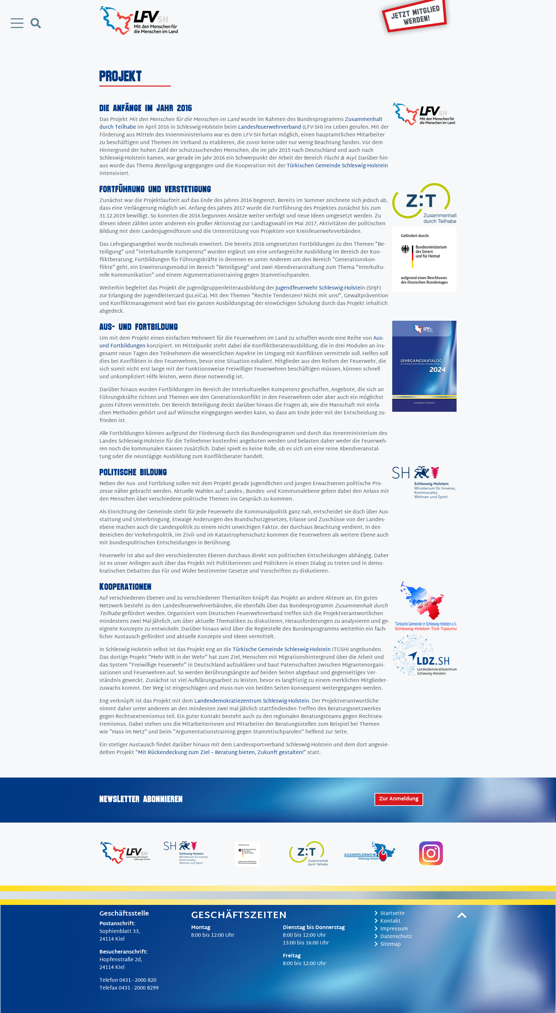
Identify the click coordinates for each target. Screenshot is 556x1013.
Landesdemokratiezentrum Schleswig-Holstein (251, 701)
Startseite (392, 913)
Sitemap (390, 944)
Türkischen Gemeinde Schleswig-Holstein (337, 166)
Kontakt (390, 921)
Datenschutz (396, 937)
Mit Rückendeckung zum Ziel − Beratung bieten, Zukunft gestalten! (220, 753)
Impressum (394, 929)
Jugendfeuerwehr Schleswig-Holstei (318, 288)
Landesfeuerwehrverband (269, 127)
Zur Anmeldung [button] (399, 799)
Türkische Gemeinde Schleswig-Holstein (282, 650)
